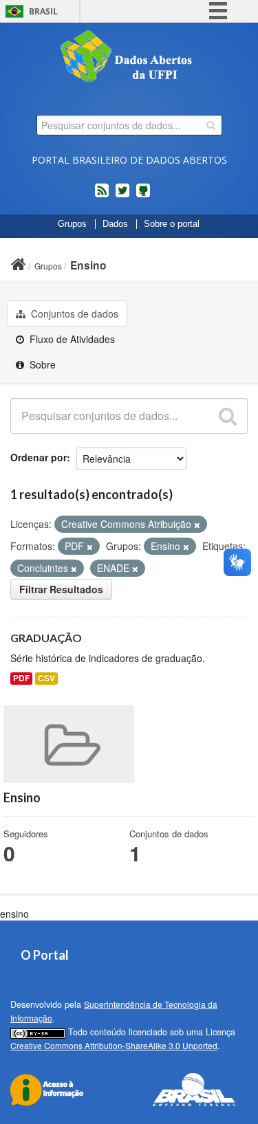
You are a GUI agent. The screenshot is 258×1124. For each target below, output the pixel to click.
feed (102, 196)
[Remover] (197, 524)
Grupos (72, 224)
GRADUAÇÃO (46, 637)
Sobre (41, 364)
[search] (210, 125)
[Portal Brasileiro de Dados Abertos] (129, 57)
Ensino (88, 265)
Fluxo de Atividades (71, 339)
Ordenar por (38, 457)
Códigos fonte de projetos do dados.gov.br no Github (143, 196)
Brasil (43, 11)
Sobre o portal (172, 224)
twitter (122, 196)
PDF (21, 678)
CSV (46, 678)
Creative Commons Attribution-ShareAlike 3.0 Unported (113, 1045)
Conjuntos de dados (73, 313)
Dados (115, 224)
